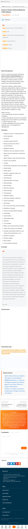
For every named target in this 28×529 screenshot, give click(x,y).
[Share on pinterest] (16, 463)
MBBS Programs (6, 6)
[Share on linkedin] (14, 463)
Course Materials (6, 15)
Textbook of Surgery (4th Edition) (14, 389)
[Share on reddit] (19, 463)
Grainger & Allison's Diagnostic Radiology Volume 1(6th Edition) (21, 406)
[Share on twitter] (11, 463)
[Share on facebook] (8, 463)
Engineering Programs (18, 6)
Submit (23, 448)
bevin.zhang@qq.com (10, 480)
